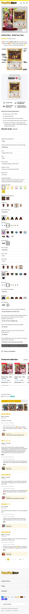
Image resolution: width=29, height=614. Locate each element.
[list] (14, 19)
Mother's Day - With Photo (20, 377)
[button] (23, 2)
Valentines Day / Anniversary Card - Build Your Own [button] (15, 498)
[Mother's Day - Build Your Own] (7, 369)
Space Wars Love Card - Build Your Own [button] (15, 434)
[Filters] (23, 401)
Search (2, 610)
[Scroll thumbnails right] (26, 407)
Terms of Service (8, 610)
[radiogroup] (14, 189)
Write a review (11, 401)
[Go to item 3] (19, 407)
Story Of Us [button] (8, 469)
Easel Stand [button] (8, 554)
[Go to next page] (23, 559)
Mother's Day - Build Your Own (6, 377)
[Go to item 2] (12, 407)
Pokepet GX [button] (8, 526)
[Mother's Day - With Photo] (20, 369)
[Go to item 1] (5, 407)
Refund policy (15, 610)
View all (26, 359)
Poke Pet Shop (7, 608)
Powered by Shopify (14, 608)
